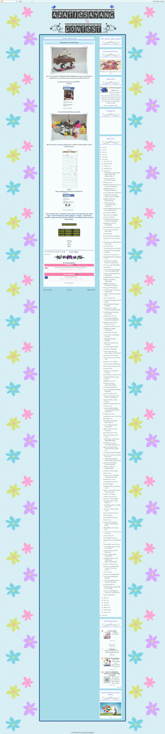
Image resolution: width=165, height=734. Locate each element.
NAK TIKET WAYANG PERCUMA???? (110, 422)
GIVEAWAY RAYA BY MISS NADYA (111, 251)
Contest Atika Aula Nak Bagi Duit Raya (111, 336)
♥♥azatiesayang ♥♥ (54, 252)
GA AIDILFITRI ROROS (110, 347)
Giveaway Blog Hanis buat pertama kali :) (110, 426)
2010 (103, 615)
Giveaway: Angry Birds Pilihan (111, 265)
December (107, 161)
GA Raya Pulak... (107, 234)
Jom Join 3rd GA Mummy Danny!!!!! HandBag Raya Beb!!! (110, 523)
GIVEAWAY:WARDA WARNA (109, 340)
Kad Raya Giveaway (108, 414)
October (106, 166)
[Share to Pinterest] (77, 252)
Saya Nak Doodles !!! (109, 585)
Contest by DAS (107, 368)
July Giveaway (107, 473)
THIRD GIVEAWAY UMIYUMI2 (109, 280)
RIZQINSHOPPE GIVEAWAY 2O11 (112, 258)
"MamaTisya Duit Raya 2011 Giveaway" (110, 344)
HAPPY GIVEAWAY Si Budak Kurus (112, 295)
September (107, 168)
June (105, 600)
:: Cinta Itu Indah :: (112, 631)
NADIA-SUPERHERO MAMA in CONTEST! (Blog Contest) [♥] (112, 673)
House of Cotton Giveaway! (110, 513)
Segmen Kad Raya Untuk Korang (110, 401)
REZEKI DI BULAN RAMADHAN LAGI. (110, 189)
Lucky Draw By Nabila (109, 494)
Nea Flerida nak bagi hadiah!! (111, 574)
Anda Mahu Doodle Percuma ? (111, 326)
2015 (103, 150)
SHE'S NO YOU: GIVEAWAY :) (112, 541)
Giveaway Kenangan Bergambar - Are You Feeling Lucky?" (112, 270)
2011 (103, 159)
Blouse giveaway (107, 182)
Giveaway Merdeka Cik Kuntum (112, 193)
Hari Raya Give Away (109, 479)
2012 (103, 157)
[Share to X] (74, 252)
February (106, 610)
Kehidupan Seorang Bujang (112, 658)
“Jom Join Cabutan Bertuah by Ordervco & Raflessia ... (111, 397)
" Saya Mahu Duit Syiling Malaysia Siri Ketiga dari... (111, 262)
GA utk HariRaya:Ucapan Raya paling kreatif (111, 291)
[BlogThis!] (72, 252)
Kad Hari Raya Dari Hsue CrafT (112, 375)
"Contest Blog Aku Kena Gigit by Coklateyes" (111, 547)
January (106, 612)
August (106, 171)
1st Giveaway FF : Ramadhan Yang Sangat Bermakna (111, 476)
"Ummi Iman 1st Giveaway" (111, 355)
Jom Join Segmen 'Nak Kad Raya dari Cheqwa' (112, 243)
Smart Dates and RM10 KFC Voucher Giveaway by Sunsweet (111, 568)
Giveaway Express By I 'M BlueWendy (110, 551)
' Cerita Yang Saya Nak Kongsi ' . (112, 364)
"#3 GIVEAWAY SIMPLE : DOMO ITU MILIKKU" (111, 319)
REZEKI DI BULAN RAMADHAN (109, 200)
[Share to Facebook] (75, 252)
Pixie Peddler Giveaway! (110, 538)
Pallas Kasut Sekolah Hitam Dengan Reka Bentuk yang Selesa (112, 652)
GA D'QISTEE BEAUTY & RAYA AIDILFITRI (111, 581)
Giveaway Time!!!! (108, 536)
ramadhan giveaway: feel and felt (112, 416)
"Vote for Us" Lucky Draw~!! (111, 255)
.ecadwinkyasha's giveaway (110, 482)
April (105, 605)
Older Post (91, 290)
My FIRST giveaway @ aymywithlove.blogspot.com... (111, 444)
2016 (103, 147)
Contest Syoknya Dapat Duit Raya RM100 (111, 313)
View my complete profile (111, 105)
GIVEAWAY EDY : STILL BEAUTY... (110, 502)
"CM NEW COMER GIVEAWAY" (109, 329)
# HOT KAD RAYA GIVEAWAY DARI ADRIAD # (109, 204)
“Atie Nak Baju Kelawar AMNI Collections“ (111, 506)
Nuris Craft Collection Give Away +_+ (111, 436)
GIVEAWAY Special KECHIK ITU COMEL (111, 588)
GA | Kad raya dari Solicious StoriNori (111, 372)
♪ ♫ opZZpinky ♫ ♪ (112, 649)
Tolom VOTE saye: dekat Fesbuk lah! (110, 430)
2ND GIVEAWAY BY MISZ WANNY (111, 305)
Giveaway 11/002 (107, 406)
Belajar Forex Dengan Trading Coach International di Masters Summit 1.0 (115, 664)
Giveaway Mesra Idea (109, 298)
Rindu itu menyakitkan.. (115, 633)
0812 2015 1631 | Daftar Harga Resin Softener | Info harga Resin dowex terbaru (115, 680)
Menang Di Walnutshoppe (110, 288)
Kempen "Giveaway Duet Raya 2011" (111, 358)
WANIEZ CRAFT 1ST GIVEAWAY (109, 224)
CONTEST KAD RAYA (110, 333)
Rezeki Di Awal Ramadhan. (110, 499)
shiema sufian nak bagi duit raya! (112, 366)
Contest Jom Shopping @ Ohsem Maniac (112, 301)
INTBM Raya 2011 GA (109, 381)
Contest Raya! (107, 267)
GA (49, 254)
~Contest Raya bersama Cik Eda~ (112, 248)
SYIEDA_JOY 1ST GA (109, 316)
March (106, 607)
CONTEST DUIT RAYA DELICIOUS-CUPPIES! (111, 196)
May (105, 603)
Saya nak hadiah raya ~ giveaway (112, 227)
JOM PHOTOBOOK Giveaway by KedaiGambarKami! (112, 185)
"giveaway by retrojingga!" (110, 215)
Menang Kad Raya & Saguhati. (111, 236)
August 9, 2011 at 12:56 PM (75, 279)
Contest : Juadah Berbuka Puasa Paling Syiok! (111, 274)
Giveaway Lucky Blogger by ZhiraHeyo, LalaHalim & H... (112, 592)
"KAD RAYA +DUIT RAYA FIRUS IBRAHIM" (111, 440)
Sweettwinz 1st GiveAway (110, 433)
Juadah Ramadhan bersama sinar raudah (112, 487)
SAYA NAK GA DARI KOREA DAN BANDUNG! (112, 309)
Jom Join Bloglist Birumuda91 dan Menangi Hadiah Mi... (112, 209)
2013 (103, 154)
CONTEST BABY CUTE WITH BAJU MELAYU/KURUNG (110, 560)
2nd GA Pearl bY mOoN (110, 394)
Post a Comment (69, 283)
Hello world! (112, 645)
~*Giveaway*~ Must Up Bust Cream (111, 510)
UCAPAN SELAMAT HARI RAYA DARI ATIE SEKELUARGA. (111, 174)
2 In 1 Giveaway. (107, 572)
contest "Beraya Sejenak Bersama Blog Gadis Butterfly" (112, 352)
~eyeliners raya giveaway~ (110, 497)
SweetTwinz (69, 265)
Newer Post (47, 290)
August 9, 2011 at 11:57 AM (75, 269)
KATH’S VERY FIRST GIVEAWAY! (109, 555)
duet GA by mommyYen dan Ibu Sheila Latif (112, 456)
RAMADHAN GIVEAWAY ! (111, 277)
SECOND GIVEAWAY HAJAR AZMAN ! (110, 464)
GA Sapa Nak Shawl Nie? (110, 387)
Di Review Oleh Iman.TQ (110, 471)
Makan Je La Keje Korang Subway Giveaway (110, 323)
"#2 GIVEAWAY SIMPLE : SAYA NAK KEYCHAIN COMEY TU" (111, 410)
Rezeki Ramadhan (108, 484)
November (107, 164)
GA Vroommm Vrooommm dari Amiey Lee (112, 532)
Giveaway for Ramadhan (110, 349)
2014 (103, 152)
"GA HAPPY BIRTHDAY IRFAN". (110, 577)
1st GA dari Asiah (108, 246)
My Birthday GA (107, 419)
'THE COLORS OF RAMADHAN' (109, 468)
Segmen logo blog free (109, 595)
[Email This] (70, 252)
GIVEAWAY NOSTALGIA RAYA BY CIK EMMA (111, 220)
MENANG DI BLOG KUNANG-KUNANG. (110, 284)
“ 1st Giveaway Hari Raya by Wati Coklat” (111, 230)
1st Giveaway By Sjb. (108, 217)
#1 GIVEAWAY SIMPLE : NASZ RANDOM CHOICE (112, 460)
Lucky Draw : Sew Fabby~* (110, 362)
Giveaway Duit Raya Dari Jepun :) (112, 239)
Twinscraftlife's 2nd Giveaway (111, 544)
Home (69, 290)
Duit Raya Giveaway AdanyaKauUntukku (109, 384)
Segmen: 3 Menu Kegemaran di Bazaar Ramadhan (112, 491)
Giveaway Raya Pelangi (109, 213)
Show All (119, 687)
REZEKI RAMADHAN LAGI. (112, 404)
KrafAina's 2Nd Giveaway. (110, 564)
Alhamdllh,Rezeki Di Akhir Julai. (110, 529)
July (105, 598)
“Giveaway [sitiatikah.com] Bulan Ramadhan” (112, 390)
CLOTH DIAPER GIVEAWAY (112, 453)
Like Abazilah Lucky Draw (110, 518)
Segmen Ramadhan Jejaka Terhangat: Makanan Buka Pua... (111, 448)
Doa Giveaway (107, 520)
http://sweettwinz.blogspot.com (71, 76)
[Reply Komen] (64, 269)
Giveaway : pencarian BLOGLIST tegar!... (109, 179)
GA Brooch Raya (107, 515)
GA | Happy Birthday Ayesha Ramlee (111, 378)
